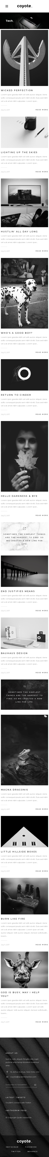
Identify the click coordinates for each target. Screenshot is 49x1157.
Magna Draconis (14, 789)
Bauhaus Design (14, 653)
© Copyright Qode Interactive (18, 1117)
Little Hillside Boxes (19, 851)
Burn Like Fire (13, 919)
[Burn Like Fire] (24, 896)
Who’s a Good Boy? (17, 333)
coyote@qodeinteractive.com (23, 1077)
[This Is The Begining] (24, 536)
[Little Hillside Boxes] (24, 831)
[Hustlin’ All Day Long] (24, 203)
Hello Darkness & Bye (19, 496)
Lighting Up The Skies (19, 152)
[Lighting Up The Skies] (24, 132)
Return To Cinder (16, 395)
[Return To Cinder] (24, 375)
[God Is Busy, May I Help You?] (24, 970)
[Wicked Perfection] (24, 58)
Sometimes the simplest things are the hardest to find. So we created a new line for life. (24, 697)
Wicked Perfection (17, 90)
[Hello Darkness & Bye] (24, 456)
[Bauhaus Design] (24, 633)
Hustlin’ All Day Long (19, 231)
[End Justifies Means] (24, 571)
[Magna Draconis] (24, 750)
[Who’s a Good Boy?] (24, 293)
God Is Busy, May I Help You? (20, 994)
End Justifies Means (18, 591)
